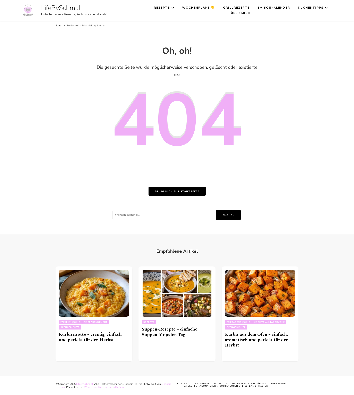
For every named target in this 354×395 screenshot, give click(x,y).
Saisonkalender (274, 8)
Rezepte (162, 8)
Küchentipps (310, 8)
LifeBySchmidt (62, 7)
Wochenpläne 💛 (198, 8)
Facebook (220, 383)
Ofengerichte (69, 327)
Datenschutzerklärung (111, 387)
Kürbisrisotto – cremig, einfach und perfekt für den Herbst (90, 337)
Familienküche (70, 322)
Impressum (278, 383)
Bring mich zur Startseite (177, 191)
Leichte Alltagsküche (269, 322)
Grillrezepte (236, 8)
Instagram (201, 383)
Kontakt (183, 383)
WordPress (90, 387)
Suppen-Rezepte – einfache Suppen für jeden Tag (169, 332)
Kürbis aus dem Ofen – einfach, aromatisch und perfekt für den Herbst (257, 340)
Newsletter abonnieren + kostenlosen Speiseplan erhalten (225, 385)
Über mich (241, 13)
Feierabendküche (96, 322)
